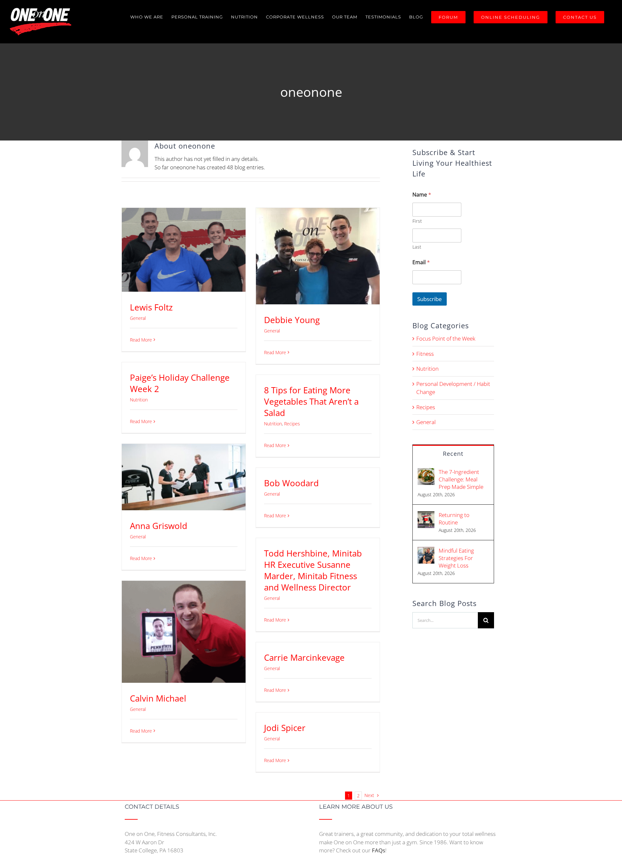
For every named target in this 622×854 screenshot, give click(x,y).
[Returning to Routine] (426, 515)
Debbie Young (292, 320)
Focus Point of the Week (445, 338)
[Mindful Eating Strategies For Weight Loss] (426, 551)
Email (421, 262)
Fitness (425, 353)
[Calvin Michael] (184, 632)
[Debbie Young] (318, 256)
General (138, 318)
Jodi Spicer (284, 728)
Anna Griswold (158, 526)
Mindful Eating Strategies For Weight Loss (456, 558)
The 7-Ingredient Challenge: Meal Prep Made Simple (461, 479)
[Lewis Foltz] (184, 250)
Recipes (292, 424)
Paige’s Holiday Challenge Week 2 (180, 383)
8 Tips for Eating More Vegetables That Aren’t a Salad (311, 401)
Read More (141, 340)
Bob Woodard (291, 483)
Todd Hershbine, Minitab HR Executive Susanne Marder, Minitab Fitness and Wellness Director (313, 570)
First (417, 221)
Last (416, 247)
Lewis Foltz (151, 307)
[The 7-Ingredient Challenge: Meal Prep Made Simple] (426, 472)
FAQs (378, 850)
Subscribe (429, 299)
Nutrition (139, 400)
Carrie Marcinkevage (304, 657)
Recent (453, 453)
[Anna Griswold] (184, 477)
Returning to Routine (454, 518)
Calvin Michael (158, 698)
